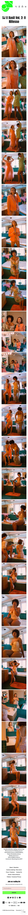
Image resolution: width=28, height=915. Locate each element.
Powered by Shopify (20, 910)
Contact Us (19, 872)
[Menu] (25, 6)
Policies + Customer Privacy (14, 877)
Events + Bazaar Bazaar (14, 874)
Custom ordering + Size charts (14, 869)
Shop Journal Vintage (10, 910)
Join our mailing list (14, 881)
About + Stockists (14, 867)
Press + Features (10, 872)
